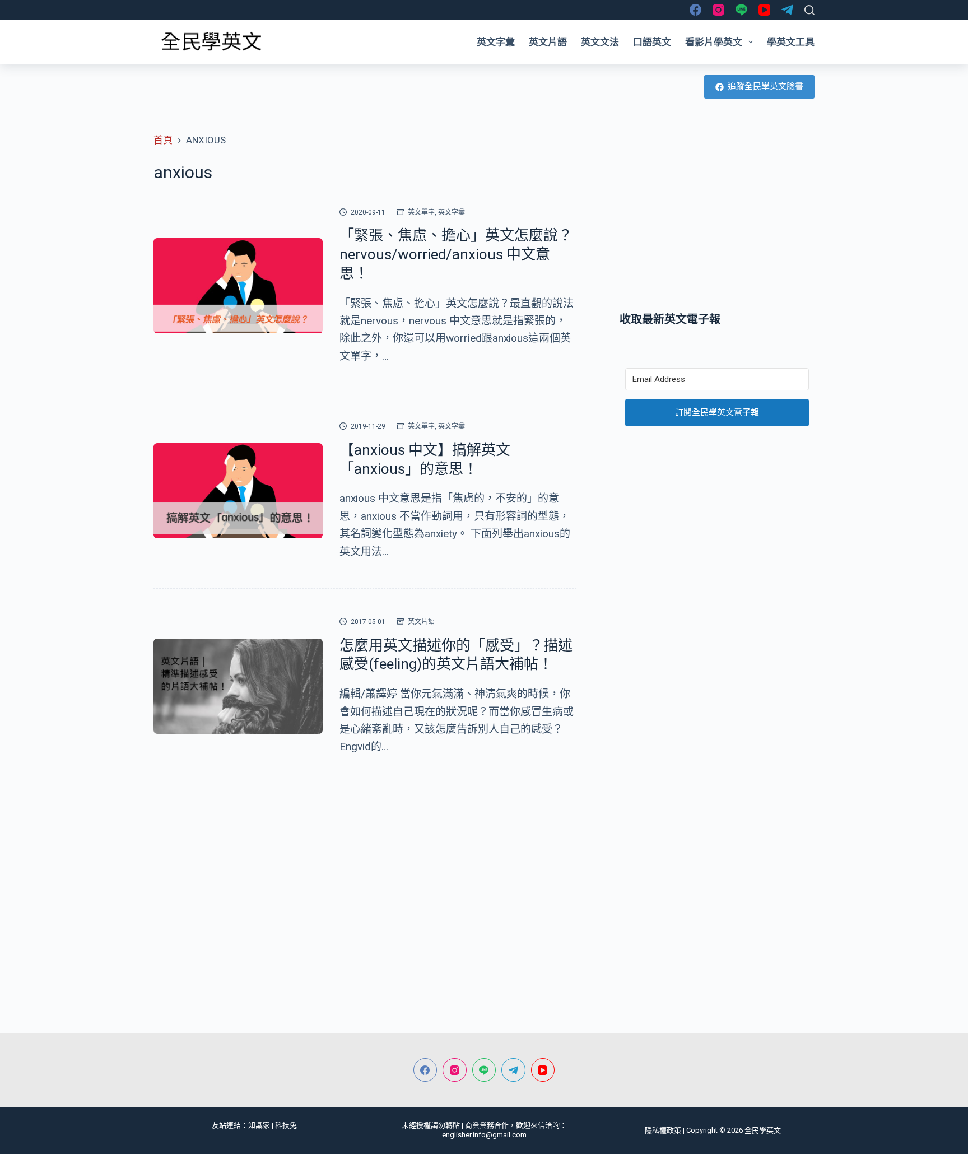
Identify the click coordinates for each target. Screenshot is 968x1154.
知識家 (259, 1125)
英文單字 (421, 212)
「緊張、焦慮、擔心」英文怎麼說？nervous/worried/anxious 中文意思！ (456, 254)
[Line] (741, 10)
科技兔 (286, 1125)
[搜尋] (809, 10)
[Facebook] (695, 10)
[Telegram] (787, 10)
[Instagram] (718, 10)
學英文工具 (791, 42)
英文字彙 (496, 42)
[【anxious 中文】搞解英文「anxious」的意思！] (238, 490)
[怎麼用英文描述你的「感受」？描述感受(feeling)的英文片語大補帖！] (238, 686)
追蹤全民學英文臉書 (765, 86)
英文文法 (600, 42)
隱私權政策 (663, 1130)
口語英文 (652, 42)
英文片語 (548, 42)
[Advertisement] (717, 210)
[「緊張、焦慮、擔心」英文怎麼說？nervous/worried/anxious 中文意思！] (238, 285)
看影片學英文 (713, 42)
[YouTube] (764, 10)
